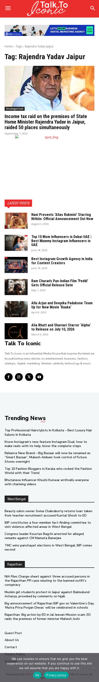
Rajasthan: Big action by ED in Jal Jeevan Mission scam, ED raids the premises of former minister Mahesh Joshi (48, 616)
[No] (93, 667)
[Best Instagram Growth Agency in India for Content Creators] (16, 265)
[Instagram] (19, 377)
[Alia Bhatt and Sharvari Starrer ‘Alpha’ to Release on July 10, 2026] (16, 331)
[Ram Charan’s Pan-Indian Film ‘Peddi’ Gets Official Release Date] (16, 287)
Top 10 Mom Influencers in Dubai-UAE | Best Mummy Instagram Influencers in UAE (61, 241)
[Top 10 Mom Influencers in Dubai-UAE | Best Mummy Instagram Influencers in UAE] (16, 243)
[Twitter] (29, 377)
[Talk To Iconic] (49, 8)
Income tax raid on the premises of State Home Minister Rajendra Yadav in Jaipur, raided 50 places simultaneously (46, 121)
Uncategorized (14, 108)
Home (9, 46)
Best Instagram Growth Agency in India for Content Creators (62, 261)
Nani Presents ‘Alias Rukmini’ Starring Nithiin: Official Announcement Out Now (62, 216)
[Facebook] (9, 377)
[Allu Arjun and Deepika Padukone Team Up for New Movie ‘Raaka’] (16, 309)
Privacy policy (56, 675)
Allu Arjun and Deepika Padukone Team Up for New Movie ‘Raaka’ (62, 305)
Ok (37, 675)
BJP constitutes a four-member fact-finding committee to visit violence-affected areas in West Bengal (48, 524)
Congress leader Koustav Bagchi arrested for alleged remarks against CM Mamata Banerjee (44, 536)
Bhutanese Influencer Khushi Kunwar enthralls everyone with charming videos (47, 482)
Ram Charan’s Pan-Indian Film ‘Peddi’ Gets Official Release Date (59, 283)
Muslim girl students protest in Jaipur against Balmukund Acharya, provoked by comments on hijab (47, 594)
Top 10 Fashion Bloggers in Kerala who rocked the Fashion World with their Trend (48, 471)
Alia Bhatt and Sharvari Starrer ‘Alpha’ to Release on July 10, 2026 (61, 327)
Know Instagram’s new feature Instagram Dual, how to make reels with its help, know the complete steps (46, 444)
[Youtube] (39, 377)
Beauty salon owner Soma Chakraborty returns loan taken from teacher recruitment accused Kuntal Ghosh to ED (48, 513)
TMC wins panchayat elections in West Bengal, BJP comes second (48, 547)
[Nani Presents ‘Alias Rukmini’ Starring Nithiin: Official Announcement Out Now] (16, 221)
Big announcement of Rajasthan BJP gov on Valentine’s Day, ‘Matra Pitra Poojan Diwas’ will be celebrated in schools (49, 605)
